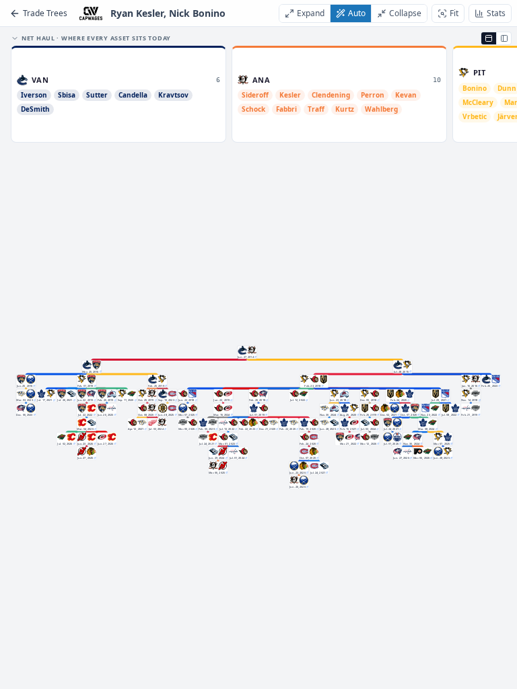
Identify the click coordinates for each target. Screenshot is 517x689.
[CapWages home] (91, 13)
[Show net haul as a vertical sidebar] (503, 38)
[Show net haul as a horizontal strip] (488, 38)
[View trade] (255, 356)
